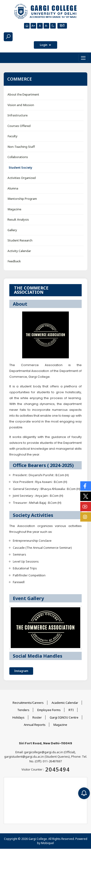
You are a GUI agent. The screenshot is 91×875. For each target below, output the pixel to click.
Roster (37, 717)
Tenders (23, 710)
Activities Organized (21, 178)
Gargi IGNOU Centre (64, 717)
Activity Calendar (19, 251)
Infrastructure (17, 115)
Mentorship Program (22, 199)
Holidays (18, 717)
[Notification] (84, 793)
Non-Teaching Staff (21, 147)
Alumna (12, 188)
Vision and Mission (20, 105)
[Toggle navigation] (83, 58)
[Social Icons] (85, 486)
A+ (33, 26)
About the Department (23, 94)
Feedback (14, 261)
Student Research (19, 240)
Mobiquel (47, 843)
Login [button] (44, 45)
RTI (71, 710)
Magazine (14, 209)
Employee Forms (49, 710)
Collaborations (17, 157)
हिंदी (62, 26)
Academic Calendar (65, 703)
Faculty (12, 136)
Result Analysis (18, 219)
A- (46, 26)
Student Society (20, 167)
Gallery (12, 230)
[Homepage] (27, 26)
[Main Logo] (45, 11)
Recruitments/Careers (28, 703)
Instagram (21, 671)
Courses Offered (19, 126)
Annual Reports (35, 725)
